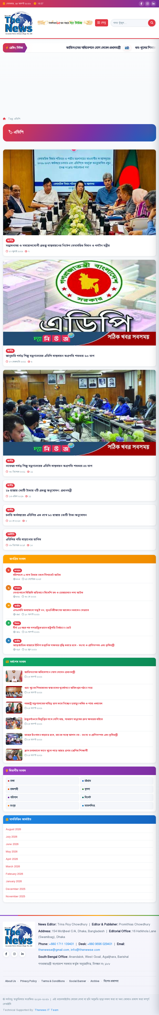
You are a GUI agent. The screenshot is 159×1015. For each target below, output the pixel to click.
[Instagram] (147, 3)
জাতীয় (10, 240)
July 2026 (11, 836)
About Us (10, 981)
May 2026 (11, 851)
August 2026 (13, 829)
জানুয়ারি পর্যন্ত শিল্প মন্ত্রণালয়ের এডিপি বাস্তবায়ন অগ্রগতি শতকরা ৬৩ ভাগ (50, 356)
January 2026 (14, 881)
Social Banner (77, 981)
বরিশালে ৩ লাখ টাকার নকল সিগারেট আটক (37, 575)
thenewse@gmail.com (53, 950)
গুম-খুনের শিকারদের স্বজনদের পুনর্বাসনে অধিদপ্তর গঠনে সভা (58, 688)
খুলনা (87, 789)
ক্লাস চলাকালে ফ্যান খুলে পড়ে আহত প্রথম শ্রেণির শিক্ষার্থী (56, 750)
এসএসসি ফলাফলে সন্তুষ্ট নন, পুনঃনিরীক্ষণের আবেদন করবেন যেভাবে (51, 610)
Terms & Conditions (53, 981)
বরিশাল (14, 797)
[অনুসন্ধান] (151, 23)
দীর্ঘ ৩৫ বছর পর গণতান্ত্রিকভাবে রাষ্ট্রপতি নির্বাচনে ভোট (42, 628)
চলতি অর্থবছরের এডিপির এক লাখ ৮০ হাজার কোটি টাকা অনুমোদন (46, 515)
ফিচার (16, 623)
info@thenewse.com (85, 950)
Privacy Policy (28, 981)
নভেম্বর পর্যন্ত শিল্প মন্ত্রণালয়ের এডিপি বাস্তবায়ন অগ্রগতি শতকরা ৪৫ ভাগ (49, 466)
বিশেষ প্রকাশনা (111, 981)
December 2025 (15, 889)
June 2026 (12, 844)
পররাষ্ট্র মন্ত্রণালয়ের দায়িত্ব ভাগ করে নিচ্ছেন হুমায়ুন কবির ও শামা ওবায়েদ (63, 703)
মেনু (103, 23)
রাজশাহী (14, 789)
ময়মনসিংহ (90, 805)
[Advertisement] (79, 84)
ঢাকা (12, 780)
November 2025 (15, 896)
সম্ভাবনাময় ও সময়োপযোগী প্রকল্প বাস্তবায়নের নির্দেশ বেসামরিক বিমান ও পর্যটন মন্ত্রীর (58, 245)
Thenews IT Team (46, 1010)
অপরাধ (17, 570)
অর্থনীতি (10, 534)
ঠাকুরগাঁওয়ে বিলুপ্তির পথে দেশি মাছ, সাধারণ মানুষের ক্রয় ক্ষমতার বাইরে (63, 719)
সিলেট (88, 797)
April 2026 (12, 859)
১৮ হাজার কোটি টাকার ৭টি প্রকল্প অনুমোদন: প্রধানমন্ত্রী (39, 490)
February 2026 (14, 874)
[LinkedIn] (153, 3)
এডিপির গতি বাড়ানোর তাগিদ (23, 539)
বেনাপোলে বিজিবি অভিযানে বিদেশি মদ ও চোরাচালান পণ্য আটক (48, 592)
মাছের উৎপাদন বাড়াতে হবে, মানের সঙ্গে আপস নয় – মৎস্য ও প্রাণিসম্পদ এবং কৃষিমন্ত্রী (71, 735)
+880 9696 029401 (99, 944)
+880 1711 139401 (61, 944)
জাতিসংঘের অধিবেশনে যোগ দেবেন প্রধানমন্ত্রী (65, 48)
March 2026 (13, 866)
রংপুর (13, 805)
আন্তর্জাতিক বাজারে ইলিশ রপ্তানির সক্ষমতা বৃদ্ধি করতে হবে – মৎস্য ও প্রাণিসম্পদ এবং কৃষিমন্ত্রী (63, 645)
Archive (94, 981)
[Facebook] (141, 3)
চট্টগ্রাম (88, 780)
